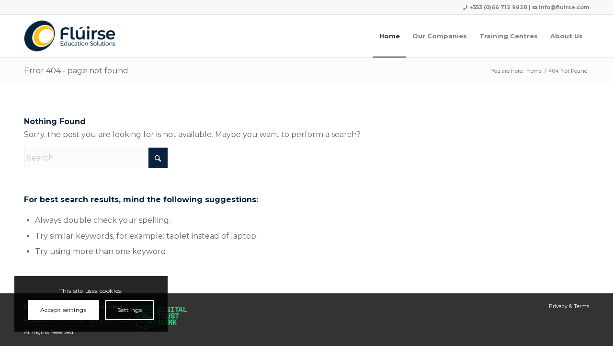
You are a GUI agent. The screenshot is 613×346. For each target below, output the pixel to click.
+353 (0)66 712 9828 (497, 7)
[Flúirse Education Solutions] (69, 36)
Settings (129, 309)
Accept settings (63, 309)
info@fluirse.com (564, 7)
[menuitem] (389, 36)
